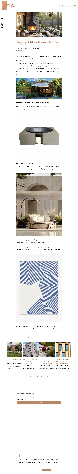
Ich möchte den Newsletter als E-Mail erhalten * (27, 393)
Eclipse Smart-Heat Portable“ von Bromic (50, 166)
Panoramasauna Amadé (51, 63)
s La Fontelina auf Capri (40, 326)
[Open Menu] (74, 5)
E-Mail (18, 387)
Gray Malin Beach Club (21, 249)
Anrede (18, 383)
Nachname (44, 383)
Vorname (25, 383)
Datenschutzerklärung (23, 465)
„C (50, 105)
